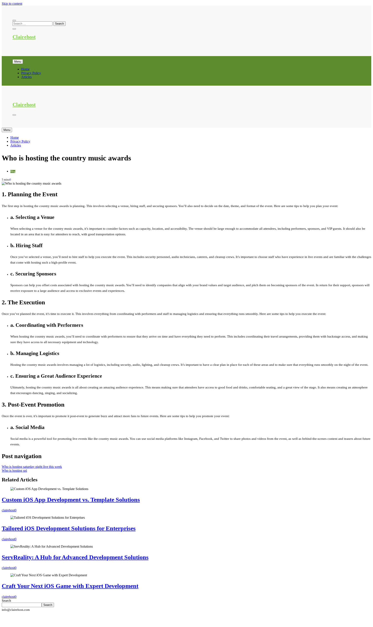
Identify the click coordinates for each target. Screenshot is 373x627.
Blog (12, 171)
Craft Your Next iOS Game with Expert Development (70, 586)
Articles (26, 77)
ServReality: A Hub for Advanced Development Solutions (75, 557)
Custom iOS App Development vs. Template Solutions (71, 499)
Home (25, 69)
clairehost (8, 510)
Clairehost (24, 37)
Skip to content (12, 3)
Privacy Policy (31, 73)
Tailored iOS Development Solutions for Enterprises (69, 528)
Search (6, 600)
